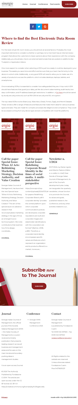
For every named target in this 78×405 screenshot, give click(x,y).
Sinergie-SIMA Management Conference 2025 (36, 323)
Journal (33, 4)
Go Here (59, 92)
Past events (55, 4)
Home (25, 4)
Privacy (5, 397)
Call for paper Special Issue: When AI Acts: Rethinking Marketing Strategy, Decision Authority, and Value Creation (12, 169)
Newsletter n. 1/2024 (57, 160)
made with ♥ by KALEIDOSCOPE (63, 397)
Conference (43, 4)
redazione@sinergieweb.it (61, 338)
